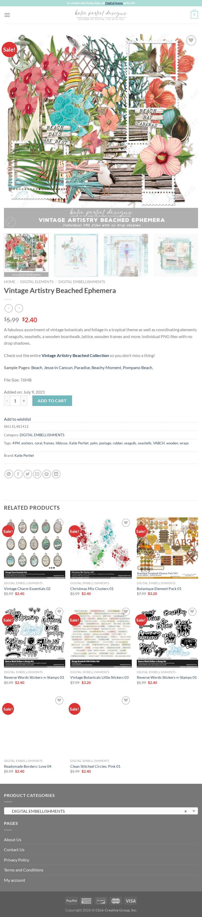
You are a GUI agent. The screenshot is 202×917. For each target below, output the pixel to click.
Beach (36, 367)
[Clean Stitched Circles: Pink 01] (101, 725)
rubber (118, 443)
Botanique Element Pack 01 (159, 588)
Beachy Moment (106, 367)
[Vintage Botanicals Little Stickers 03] (101, 637)
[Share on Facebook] (18, 474)
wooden (172, 443)
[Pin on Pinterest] (46, 474)
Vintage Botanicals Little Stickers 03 (99, 677)
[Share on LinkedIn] (56, 474)
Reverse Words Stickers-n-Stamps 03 (34, 677)
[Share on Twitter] (27, 474)
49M (16, 443)
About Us (12, 839)
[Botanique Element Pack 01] (167, 548)
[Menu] (7, 14)
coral (38, 443)
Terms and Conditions (23, 869)
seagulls (130, 443)
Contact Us (14, 849)
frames (49, 443)
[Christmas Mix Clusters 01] (101, 548)
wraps (184, 443)
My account (14, 880)
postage (105, 443)
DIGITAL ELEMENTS (36, 282)
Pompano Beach (137, 367)
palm (94, 443)
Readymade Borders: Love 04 (27, 766)
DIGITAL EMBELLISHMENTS (81, 282)
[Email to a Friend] (37, 474)
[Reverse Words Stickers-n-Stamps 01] (167, 637)
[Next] (187, 131)
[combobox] (101, 811)
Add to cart (52, 400)
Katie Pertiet (79, 443)
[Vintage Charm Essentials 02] (34, 548)
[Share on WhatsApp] (8, 474)
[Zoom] (11, 222)
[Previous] (14, 131)
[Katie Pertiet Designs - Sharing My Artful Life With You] (101, 15)
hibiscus (62, 443)
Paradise (82, 367)
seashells (145, 443)
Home (9, 282)
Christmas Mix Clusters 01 (92, 588)
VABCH (159, 443)
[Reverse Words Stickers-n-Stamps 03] (34, 637)
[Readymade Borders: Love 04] (34, 725)
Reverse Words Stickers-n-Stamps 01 (167, 677)
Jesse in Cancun (58, 367)
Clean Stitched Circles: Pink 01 (95, 766)
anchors (27, 443)
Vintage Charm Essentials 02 (27, 588)
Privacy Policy (16, 859)
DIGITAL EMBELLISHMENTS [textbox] (98, 811)
